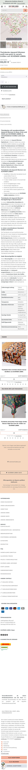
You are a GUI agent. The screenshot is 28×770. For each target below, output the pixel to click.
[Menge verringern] (8, 82)
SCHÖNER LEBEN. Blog (15, 472)
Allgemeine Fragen (7, 556)
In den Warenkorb (10, 86)
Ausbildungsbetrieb (8, 592)
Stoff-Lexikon (5, 566)
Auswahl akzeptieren (14, 766)
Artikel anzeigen (14, 433)
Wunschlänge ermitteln (8, 552)
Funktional (6, 751)
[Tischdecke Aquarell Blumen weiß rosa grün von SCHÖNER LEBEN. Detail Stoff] (20, 45)
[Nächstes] (26, 27)
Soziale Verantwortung (10, 596)
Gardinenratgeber (7, 570)
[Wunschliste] (5, 6)
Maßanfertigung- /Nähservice (10, 530)
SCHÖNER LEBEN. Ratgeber (9, 563)
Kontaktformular (15, 461)
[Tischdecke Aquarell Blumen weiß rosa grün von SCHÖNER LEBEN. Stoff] (15, 45)
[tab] (4, 114)
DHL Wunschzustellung (10, 747)
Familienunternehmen (9, 589)
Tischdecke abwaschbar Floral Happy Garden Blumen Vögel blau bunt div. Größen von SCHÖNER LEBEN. (14, 423)
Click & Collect (5, 526)
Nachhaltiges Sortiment (10, 585)
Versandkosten (12, 94)
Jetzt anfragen (21, 3)
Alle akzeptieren (14, 757)
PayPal (5, 749)
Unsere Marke (5, 512)
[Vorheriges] (1, 27)
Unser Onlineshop (6, 502)
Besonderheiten (5, 117)
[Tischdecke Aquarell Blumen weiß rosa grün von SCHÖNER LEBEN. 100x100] (9, 45)
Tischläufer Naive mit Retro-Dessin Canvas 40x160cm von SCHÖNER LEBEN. (14, 370)
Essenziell (6, 742)
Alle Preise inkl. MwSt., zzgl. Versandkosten (11, 712)
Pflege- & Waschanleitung (9, 559)
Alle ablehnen (14, 761)
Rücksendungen (6, 573)
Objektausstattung (7, 533)
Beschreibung (4, 114)
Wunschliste (7, 90)
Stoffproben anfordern (8, 537)
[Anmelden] (23, 6)
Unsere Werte (5, 516)
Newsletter (4, 544)
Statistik (6, 743)
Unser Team (4, 509)
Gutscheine (4, 540)
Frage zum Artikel (6, 124)
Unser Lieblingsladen (7, 505)
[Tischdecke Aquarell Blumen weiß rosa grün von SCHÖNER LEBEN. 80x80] (3, 45)
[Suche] (25, 10)
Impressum (17, 738)
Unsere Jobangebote (7, 519)
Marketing (6, 745)
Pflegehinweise (5, 121)
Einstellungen (5, 753)
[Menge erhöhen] (6, 82)
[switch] (3, 768)
